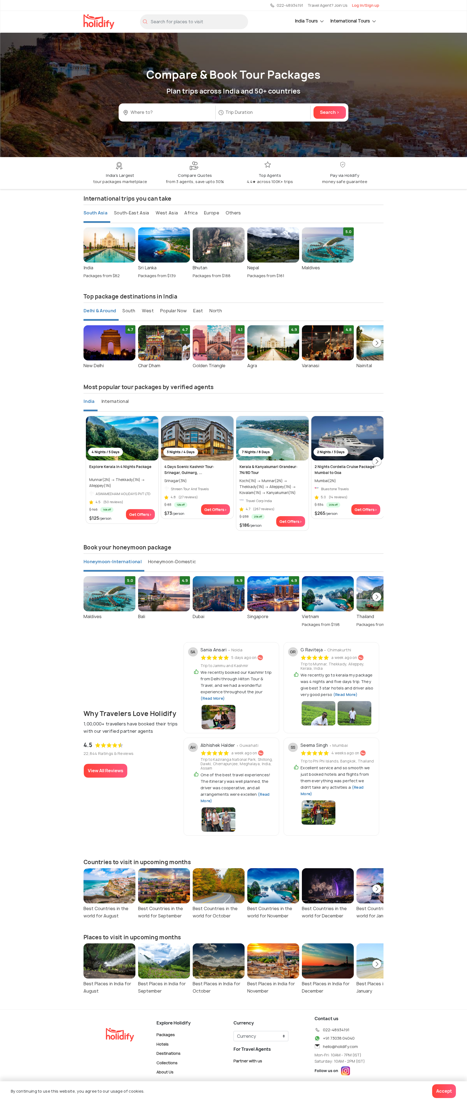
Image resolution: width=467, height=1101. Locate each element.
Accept (444, 1091)
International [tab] (115, 401)
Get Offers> (140, 514)
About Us (165, 1072)
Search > (329, 112)
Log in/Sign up (365, 5)
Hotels (162, 1043)
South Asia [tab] (96, 213)
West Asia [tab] (167, 213)
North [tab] (215, 311)
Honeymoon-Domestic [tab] (172, 562)
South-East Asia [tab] (131, 213)
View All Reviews (105, 771)
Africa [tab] (191, 213)
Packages (165, 1034)
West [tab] (148, 311)
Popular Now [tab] (173, 311)
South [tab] (128, 311)
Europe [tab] (211, 213)
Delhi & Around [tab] (100, 311)
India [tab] (89, 401)
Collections (167, 1062)
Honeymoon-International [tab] (113, 562)
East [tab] (198, 311)
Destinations (168, 1053)
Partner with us (248, 1060)
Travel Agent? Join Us (328, 5)
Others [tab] (233, 213)
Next (376, 343)
